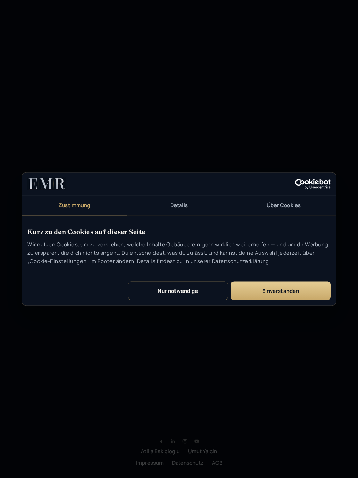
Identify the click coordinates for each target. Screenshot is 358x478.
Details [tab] (179, 205)
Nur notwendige (178, 290)
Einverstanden (280, 290)
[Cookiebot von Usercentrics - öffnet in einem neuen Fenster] (300, 184)
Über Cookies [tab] (284, 205)
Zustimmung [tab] (74, 205)
